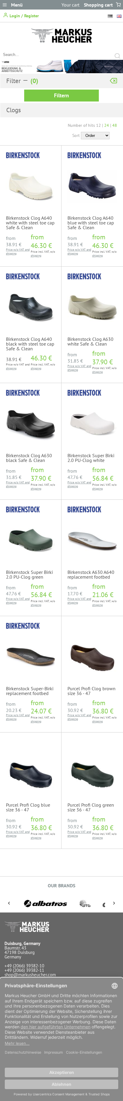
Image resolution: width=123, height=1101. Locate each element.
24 (106, 125)
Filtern (61, 95)
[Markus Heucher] (61, 41)
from (13, 241)
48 (114, 125)
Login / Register (23, 15)
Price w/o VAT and (18, 250)
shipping (11, 253)
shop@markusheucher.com (30, 974)
